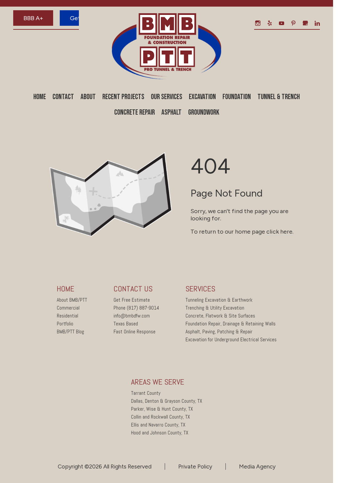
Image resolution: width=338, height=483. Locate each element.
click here (279, 231)
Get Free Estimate (132, 300)
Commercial (68, 308)
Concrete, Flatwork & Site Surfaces (220, 316)
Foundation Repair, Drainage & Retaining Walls (231, 323)
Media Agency (257, 466)
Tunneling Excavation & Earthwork (219, 300)
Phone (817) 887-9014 (136, 308)
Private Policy (195, 466)
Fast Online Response (134, 331)
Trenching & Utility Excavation (215, 308)
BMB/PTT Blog (70, 331)
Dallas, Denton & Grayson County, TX (166, 401)
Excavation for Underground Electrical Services (231, 339)
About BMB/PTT (72, 300)
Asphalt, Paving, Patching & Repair (219, 331)
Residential (67, 316)
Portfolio (65, 323)
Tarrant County (145, 393)
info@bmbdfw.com (132, 316)
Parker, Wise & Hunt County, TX (162, 409)
